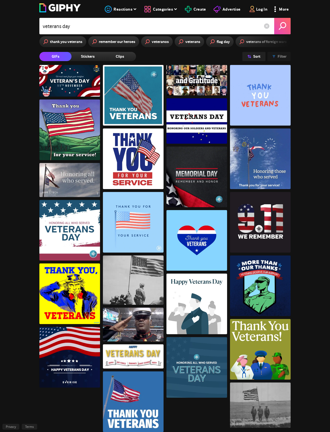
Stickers (88, 56)
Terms (29, 427)
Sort (256, 56)
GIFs (55, 56)
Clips (120, 56)
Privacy (11, 427)
